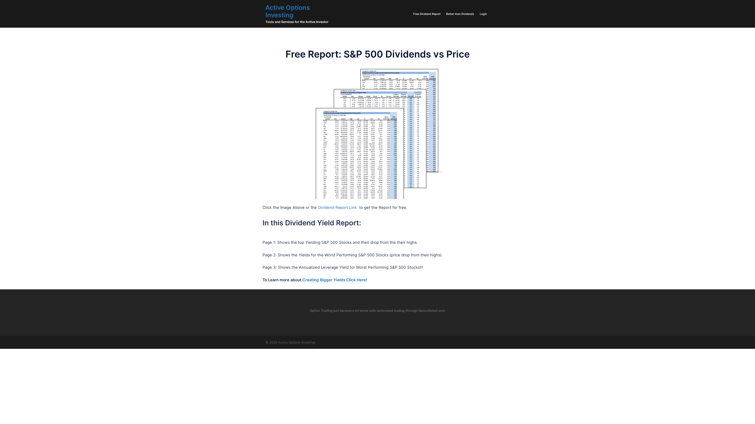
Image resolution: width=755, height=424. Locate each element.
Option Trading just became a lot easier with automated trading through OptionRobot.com (377, 311)
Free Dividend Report (427, 14)
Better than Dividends (460, 14)
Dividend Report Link (337, 207)
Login (483, 14)
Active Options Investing (287, 11)
